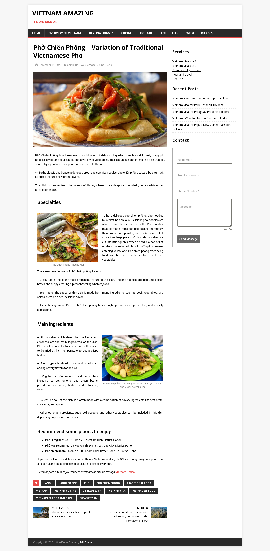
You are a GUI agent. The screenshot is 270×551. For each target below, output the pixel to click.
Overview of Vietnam (65, 33)
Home (36, 33)
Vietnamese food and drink (54, 498)
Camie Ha (72, 65)
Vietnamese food (143, 490)
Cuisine (126, 33)
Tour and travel (182, 74)
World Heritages (199, 33)
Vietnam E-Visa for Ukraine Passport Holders (200, 98)
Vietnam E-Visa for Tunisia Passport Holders (200, 118)
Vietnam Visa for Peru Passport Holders (197, 105)
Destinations (99, 33)
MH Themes (86, 542)
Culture (146, 33)
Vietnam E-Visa (125, 472)
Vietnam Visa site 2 (184, 66)
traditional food (139, 483)
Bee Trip (177, 79)
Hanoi (47, 483)
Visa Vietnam (88, 498)
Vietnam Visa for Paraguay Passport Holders (200, 112)
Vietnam (41, 490)
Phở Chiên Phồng (108, 483)
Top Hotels (169, 33)
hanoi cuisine (68, 483)
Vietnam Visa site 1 (184, 61)
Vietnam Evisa (92, 490)
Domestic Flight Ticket (186, 70)
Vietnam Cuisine (94, 65)
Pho (87, 483)
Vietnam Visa (116, 490)
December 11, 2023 (50, 65)
